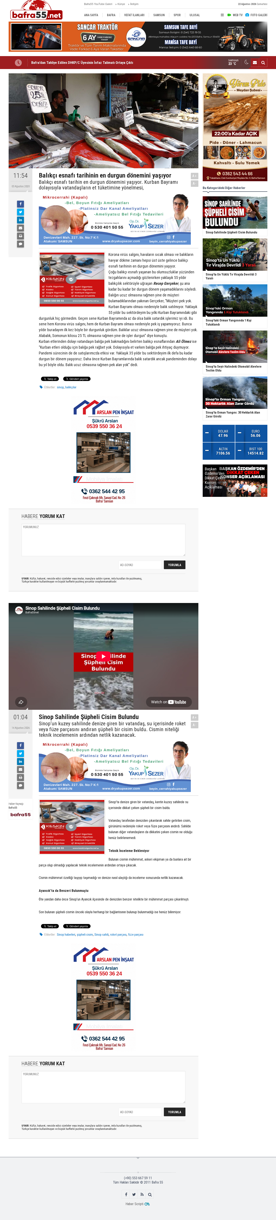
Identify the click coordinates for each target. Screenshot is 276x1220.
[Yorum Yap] (20, 244)
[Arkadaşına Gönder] (20, 228)
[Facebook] (20, 204)
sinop (60, 387)
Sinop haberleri (66, 935)
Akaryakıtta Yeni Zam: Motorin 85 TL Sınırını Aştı (67, 62)
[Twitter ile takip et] (134, 1194)
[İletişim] (255, 62)
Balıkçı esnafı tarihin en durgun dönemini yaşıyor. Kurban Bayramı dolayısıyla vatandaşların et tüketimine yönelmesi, (108, 185)
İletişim (134, 4)
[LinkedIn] (20, 220)
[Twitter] (20, 212)
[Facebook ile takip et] (126, 1194)
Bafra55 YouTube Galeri (98, 4)
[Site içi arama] (263, 62)
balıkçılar (70, 387)
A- (195, 183)
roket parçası (118, 935)
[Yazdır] (20, 236)
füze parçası (135, 935)
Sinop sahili (101, 935)
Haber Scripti (134, 1204)
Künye (121, 4)
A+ (194, 176)
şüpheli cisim (85, 935)
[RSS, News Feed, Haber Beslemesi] (142, 1194)
